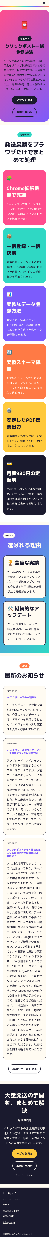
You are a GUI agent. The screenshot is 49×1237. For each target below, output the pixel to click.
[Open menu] (44, 3)
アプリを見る (24, 100)
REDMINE (17, 1199)
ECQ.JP (9, 1192)
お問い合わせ (24, 112)
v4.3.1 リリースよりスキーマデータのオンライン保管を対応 (24, 751)
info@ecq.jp (9, 1222)
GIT (10, 1199)
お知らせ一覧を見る (24, 1069)
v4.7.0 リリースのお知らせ (21, 697)
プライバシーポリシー (24, 1175)
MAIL (5, 1199)
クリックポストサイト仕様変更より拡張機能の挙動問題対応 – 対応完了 (24, 853)
